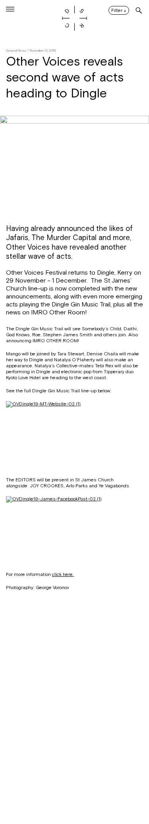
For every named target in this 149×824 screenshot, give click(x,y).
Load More (74, 785)
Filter (118, 11)
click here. (63, 574)
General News (16, 50)
